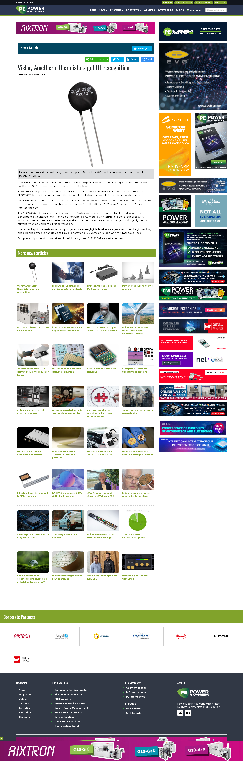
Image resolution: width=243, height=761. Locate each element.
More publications (184, 2)
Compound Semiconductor (71, 690)
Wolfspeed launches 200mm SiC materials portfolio (64, 454)
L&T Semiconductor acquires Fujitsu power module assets (100, 413)
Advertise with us (203, 2)
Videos (23, 699)
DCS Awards (133, 708)
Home (93, 10)
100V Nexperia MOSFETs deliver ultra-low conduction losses (33, 371)
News (102, 10)
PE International (135, 696)
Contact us (220, 2)
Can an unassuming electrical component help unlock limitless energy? (32, 579)
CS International (136, 687)
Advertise (25, 708)
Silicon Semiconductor (68, 694)
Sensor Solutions (65, 717)
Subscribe (167, 2)
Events (180, 10)
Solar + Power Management (71, 708)
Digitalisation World (67, 726)
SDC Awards (133, 713)
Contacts (24, 717)
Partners (24, 703)
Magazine (116, 10)
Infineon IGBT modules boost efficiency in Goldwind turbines (135, 330)
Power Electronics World (70, 703)
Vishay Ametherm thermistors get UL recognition (28, 289)
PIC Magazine (63, 699)
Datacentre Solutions (67, 721)
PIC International (136, 692)
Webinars (149, 10)
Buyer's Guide (165, 10)
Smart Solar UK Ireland (68, 712)
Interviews (132, 10)
